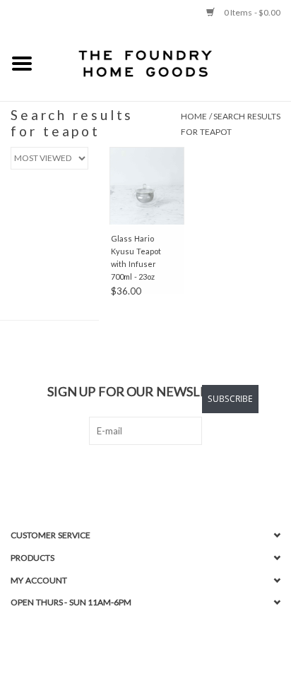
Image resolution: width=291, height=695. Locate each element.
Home (194, 116)
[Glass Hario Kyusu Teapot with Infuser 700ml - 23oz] (146, 186)
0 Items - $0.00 (251, 12)
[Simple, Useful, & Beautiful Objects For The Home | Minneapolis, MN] (167, 63)
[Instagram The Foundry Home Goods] (158, 474)
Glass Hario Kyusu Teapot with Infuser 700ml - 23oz (136, 257)
